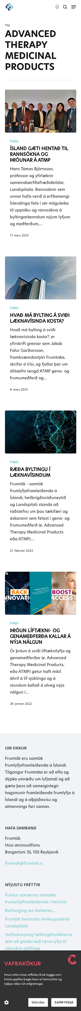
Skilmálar (38, 1002)
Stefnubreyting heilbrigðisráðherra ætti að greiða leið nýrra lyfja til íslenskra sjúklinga (38, 941)
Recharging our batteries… (30, 910)
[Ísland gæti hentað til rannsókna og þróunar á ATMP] (40, 111)
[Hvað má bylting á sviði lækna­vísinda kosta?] (40, 277)
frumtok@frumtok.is (24, 863)
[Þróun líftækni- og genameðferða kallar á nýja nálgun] (40, 593)
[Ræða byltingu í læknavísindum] (40, 432)
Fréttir (14, 141)
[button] (73, 7)
